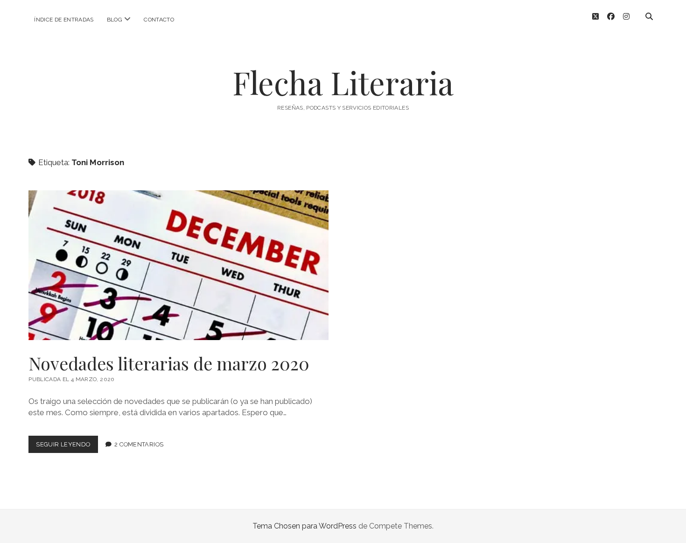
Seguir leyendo (67, 446)
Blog (114, 19)
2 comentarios (138, 444)
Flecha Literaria (343, 82)
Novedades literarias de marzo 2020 (178, 265)
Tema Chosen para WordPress (304, 526)
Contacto (159, 19)
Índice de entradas (63, 19)
